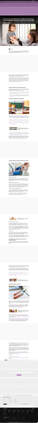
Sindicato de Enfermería (16, 318)
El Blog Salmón (32, 411)
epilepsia (10, 193)
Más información (19, 422)
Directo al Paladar (18, 411)
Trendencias (27, 411)
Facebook (22, 403)
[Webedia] (33, 0)
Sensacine (13, 411)
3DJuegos (9, 411)
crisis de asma (27, 179)
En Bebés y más (19, 127)
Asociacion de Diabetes (18, 314)
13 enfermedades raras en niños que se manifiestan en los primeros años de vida (23, 218)
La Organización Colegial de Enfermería (15, 93)
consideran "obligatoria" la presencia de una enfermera (20, 116)
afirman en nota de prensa (19, 134)
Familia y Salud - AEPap (16, 356)
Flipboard (27, 403)
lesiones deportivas (23, 224)
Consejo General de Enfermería (15, 74)
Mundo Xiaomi (5, 414)
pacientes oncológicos (16, 193)
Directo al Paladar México (18, 418)
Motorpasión (23, 411)
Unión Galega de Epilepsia (22, 343)
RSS (26, 403)
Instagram (25, 403)
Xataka (4, 411)
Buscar (33, 406)
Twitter (21, 403)
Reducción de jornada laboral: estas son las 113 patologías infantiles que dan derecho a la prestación (23, 280)
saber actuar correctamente (25, 236)
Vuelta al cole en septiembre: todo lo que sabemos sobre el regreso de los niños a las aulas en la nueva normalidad (23, 129)
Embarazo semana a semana (16, 401)
